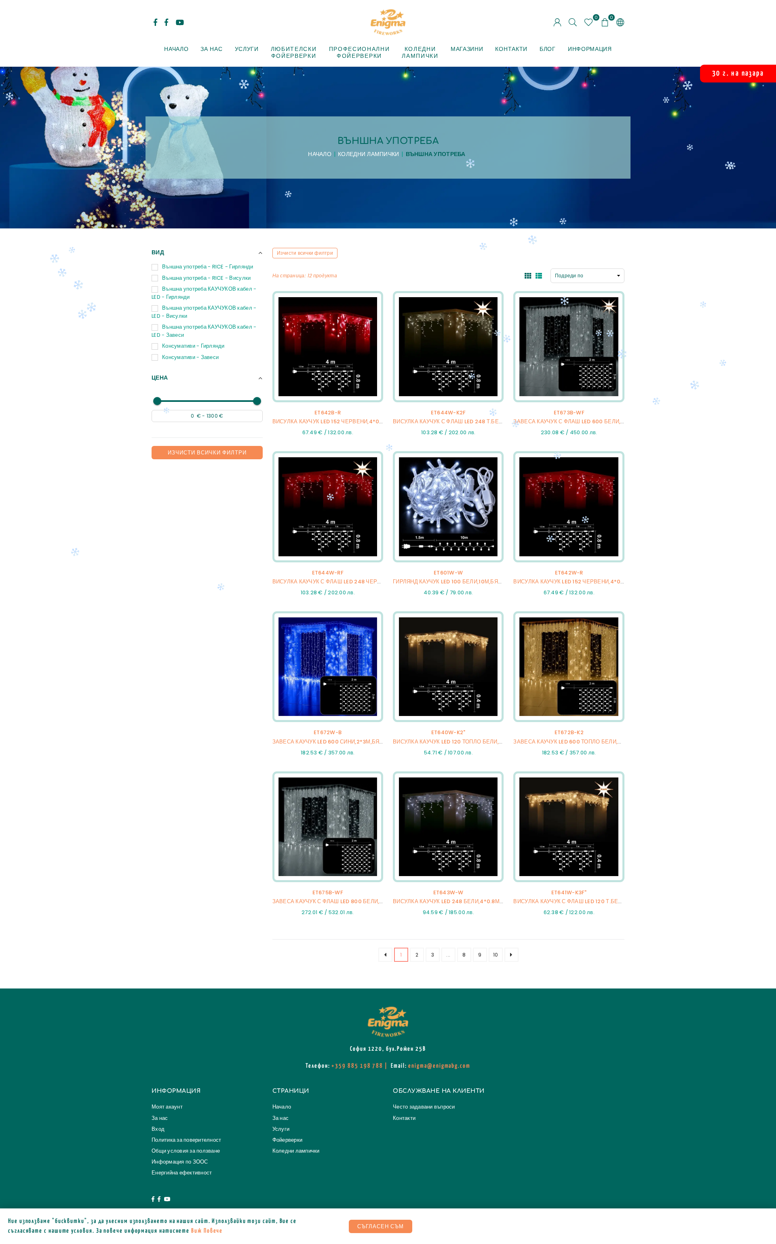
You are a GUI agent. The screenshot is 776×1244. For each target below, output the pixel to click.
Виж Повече (207, 1231)
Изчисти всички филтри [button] (305, 252)
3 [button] (432, 954)
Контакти (511, 49)
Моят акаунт (167, 1107)
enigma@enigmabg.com (439, 1066)
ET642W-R (569, 573)
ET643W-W (448, 892)
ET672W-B (328, 732)
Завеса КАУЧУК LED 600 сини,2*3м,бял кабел (337, 742)
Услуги (247, 49)
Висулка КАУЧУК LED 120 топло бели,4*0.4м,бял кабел (472, 742)
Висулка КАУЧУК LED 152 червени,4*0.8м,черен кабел (350, 421)
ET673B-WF (569, 412)
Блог (548, 49)
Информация (590, 49)
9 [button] (479, 954)
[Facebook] (153, 1200)
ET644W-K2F (448, 412)
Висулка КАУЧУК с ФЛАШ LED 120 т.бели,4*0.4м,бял (586, 901)
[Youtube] (180, 22)
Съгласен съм (380, 1226)
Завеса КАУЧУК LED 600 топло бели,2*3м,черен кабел (592, 742)
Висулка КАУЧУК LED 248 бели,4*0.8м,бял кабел (462, 901)
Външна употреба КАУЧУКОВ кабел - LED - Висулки (204, 312)
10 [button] (495, 954)
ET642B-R (327, 412)
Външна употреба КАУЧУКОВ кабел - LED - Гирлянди (204, 293)
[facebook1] (155, 22)
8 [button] (464, 954)
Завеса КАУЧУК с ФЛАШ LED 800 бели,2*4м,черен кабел (353, 901)
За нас (211, 49)
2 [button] (416, 954)
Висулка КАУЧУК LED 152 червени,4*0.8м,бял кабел (587, 581)
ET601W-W (448, 573)
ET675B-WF (327, 892)
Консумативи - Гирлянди (193, 346)
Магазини (467, 49)
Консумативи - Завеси (190, 357)
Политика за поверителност (186, 1140)
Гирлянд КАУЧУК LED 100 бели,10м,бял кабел (457, 581)
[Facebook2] (166, 22)
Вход (158, 1129)
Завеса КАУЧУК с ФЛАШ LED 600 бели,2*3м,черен (583, 421)
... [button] (448, 954)
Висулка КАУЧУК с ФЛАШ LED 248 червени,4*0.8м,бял (349, 581)
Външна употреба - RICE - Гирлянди (207, 266)
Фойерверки (287, 1140)
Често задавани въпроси (424, 1107)
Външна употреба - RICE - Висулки (206, 278)
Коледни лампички (368, 154)
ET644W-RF (328, 573)
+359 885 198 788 (357, 1066)
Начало (176, 49)
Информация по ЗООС (180, 1162)
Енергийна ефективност (182, 1172)
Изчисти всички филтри (207, 452)
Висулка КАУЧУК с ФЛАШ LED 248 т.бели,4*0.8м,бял (466, 421)
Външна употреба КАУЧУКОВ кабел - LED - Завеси (204, 331)
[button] (605, 22)
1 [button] (401, 954)
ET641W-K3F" (569, 892)
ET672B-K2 (569, 732)
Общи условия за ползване (186, 1151)
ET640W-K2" (448, 732)
